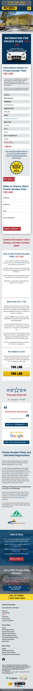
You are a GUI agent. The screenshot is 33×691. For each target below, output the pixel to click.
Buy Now (8, 179)
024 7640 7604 (20, 263)
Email (5, 211)
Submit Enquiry (11, 229)
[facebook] (3, 661)
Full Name (6, 198)
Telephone (6, 204)
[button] (29, 8)
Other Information (9, 218)
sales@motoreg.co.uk (11, 118)
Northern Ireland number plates (14, 476)
